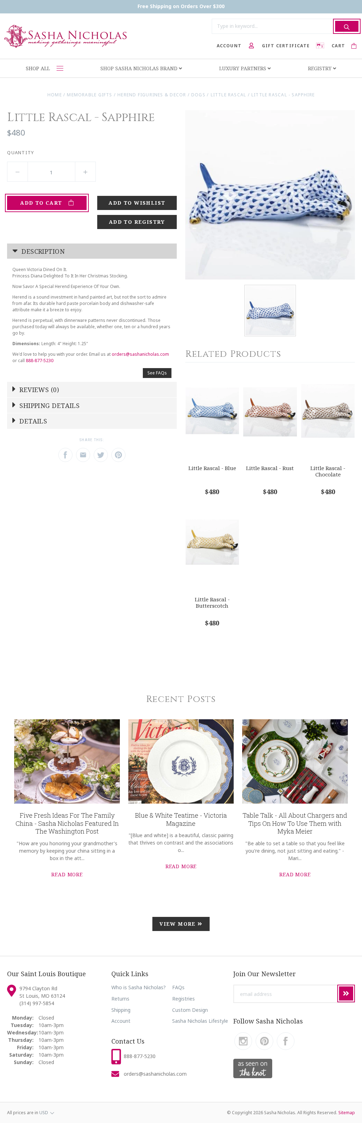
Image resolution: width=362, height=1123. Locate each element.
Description (42, 251)
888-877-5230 (39, 361)
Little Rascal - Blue (212, 468)
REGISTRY (320, 68)
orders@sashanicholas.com (140, 354)
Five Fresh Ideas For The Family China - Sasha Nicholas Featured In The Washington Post (67, 823)
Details (32, 421)
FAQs (178, 987)
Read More (67, 874)
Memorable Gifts (89, 95)
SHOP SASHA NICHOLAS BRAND (139, 68)
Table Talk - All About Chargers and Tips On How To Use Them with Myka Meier (295, 823)
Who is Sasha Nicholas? (138, 987)
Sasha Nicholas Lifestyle (200, 1020)
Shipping (120, 1010)
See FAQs (157, 373)
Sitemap (346, 1113)
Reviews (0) (38, 389)
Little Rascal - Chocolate (327, 471)
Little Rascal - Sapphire (283, 95)
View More (178, 923)
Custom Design (190, 1010)
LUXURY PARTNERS (243, 68)
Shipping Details (49, 405)
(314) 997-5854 (36, 1003)
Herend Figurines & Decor (151, 95)
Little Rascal (228, 95)
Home (54, 95)
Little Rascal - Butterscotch (212, 602)
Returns (120, 998)
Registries (183, 998)
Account (120, 1020)
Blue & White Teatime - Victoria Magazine (181, 819)
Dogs (198, 95)
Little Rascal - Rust (270, 468)
